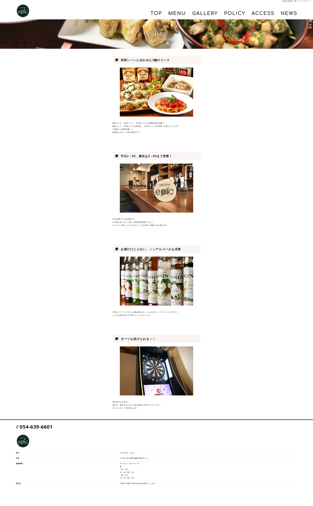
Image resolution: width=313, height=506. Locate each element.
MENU (177, 13)
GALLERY (205, 13)
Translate (309, 0)
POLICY (234, 13)
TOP (156, 13)
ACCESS (263, 13)
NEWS (289, 13)
